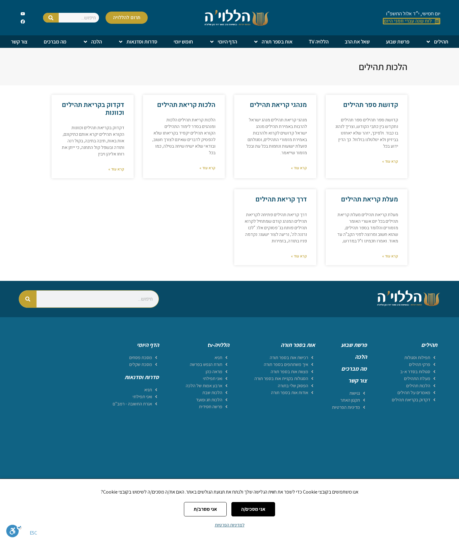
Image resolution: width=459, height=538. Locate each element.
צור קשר (19, 41)
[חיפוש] (51, 18)
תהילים (441, 41)
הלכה (96, 41)
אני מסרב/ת (205, 509)
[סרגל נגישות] (14, 531)
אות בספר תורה (277, 41)
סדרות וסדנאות (141, 41)
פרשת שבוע (397, 41)
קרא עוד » (390, 161)
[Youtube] (23, 14)
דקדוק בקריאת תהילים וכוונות (93, 109)
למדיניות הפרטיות (229, 525)
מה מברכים (55, 41)
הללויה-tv (218, 344)
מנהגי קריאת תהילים (278, 105)
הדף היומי (227, 41)
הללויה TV (318, 41)
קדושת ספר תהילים (370, 105)
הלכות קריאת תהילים (186, 105)
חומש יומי (183, 41)
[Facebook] (23, 22)
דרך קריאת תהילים (281, 199)
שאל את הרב (357, 41)
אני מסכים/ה (253, 509)
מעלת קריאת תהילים (369, 199)
